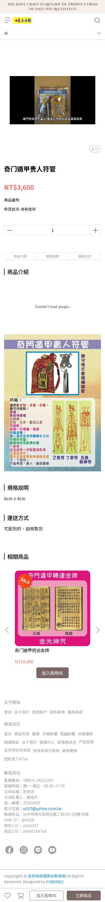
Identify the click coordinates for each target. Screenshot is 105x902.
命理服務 (85, 733)
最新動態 (69, 750)
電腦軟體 (67, 733)
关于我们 (21, 712)
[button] (97, 630)
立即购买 (84, 895)
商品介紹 (20, 256)
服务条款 (75, 712)
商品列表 (21, 733)
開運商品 (11, 742)
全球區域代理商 (46, 750)
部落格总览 (66, 742)
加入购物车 (46, 895)
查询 (8, 712)
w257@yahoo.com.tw (42, 808)
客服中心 (47, 742)
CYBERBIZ (55, 881)
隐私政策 (57, 712)
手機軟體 (49, 733)
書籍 (36, 733)
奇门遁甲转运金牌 (32, 650)
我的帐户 (39, 712)
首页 (8, 733)
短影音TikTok (16, 759)
